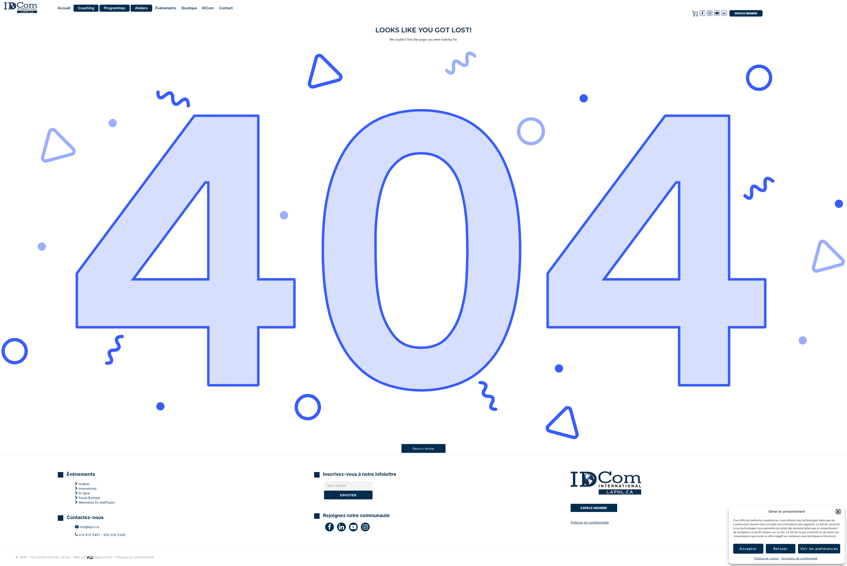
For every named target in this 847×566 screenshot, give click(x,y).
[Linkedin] (724, 13)
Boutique (189, 8)
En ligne (84, 493)
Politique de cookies (766, 558)
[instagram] (709, 13)
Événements (165, 8)
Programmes (114, 8)
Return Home (423, 448)
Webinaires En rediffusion (96, 502)
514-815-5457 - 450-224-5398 (101, 535)
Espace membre (746, 13)
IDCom (208, 8)
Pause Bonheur (89, 498)
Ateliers (141, 8)
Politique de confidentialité (590, 522)
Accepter (748, 549)
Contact (226, 8)
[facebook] (702, 13)
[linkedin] (343, 528)
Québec (84, 484)
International (87, 488)
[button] (838, 511)
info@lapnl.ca (89, 527)
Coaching (86, 8)
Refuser (780, 549)
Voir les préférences (819, 549)
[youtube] (717, 13)
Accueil (64, 8)
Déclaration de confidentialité (799, 558)
